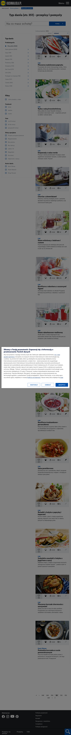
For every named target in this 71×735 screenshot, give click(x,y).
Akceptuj (61, 385)
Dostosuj (34, 385)
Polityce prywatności (34, 377)
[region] (35, 367)
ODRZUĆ (48, 385)
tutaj (61, 377)
